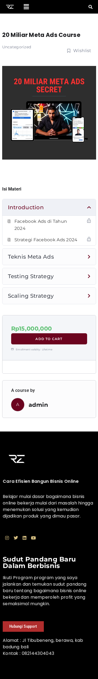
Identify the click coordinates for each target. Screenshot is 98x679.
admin (38, 404)
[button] (26, 7)
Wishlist (82, 50)
